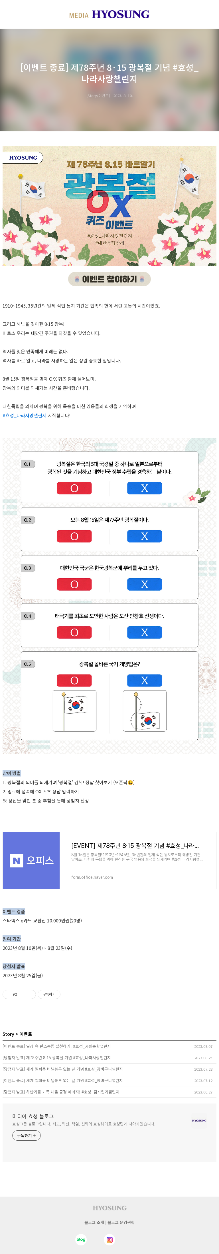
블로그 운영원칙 (121, 1222)
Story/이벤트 (98, 95)
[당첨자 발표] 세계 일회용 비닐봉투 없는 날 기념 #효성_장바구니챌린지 (63, 1069)
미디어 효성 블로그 (33, 1116)
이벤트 (25, 1033)
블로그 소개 (94, 1222)
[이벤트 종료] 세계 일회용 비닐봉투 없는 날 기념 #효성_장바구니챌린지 (63, 1080)
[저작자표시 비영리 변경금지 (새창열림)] (68, 994)
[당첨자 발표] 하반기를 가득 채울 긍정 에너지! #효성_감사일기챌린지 (61, 1092)
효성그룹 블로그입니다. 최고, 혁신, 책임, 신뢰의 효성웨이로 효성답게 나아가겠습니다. (83, 1124)
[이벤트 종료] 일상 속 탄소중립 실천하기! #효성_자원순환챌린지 (57, 1046)
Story (8, 1033)
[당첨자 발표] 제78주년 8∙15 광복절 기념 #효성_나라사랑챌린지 (57, 1057)
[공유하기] (22, 994)
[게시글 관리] (29, 994)
